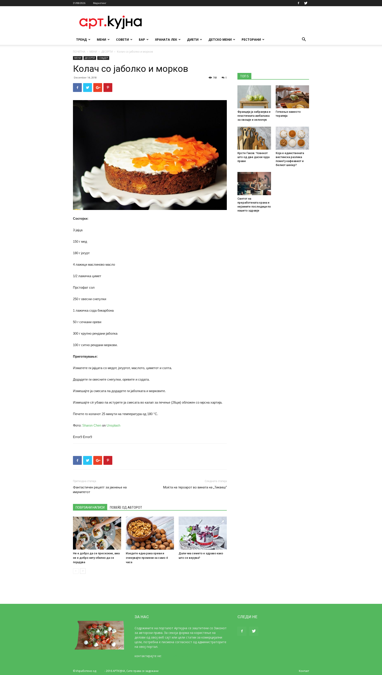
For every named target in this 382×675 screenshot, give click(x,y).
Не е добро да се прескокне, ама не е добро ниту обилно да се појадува (96, 558)
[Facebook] (298, 3)
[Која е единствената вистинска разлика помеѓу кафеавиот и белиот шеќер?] (292, 138)
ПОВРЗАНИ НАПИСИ (90, 507)
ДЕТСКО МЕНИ (220, 39)
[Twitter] (305, 3)
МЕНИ (101, 39)
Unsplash (113, 425)
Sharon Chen (91, 425)
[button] (303, 40)
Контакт (304, 671)
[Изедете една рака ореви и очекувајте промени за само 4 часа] (150, 533)
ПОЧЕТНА (79, 51)
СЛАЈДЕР (103, 57)
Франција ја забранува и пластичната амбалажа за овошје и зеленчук (253, 115)
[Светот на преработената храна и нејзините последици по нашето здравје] (254, 183)
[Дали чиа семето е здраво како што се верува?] (203, 533)
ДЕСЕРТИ (107, 51)
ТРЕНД (81, 39)
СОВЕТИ (122, 39)
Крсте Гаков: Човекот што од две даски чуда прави (253, 157)
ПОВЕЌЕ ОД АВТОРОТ (126, 507)
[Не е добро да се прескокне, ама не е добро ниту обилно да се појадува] (97, 533)
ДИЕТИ (193, 39)
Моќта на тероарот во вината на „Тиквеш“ (195, 487)
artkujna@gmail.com (177, 656)
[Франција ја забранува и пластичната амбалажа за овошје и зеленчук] (254, 96)
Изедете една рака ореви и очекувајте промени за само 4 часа (147, 558)
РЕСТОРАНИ (251, 39)
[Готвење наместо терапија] (292, 96)
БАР (142, 39)
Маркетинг (99, 3)
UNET (100, 671)
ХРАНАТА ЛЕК (166, 39)
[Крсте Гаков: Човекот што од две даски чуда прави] (254, 138)
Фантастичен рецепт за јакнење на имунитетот (100, 489)
